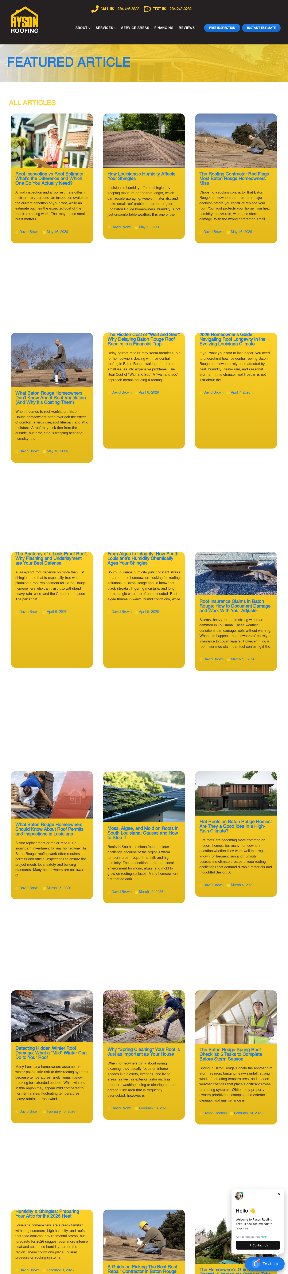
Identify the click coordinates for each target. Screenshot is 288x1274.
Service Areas (135, 28)
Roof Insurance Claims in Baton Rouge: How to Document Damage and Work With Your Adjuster (235, 606)
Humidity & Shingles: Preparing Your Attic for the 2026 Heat (47, 1214)
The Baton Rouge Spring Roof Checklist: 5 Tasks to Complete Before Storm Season (230, 1055)
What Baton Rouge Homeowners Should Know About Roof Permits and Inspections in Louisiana (49, 829)
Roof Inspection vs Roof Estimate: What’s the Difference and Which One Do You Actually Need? (50, 179)
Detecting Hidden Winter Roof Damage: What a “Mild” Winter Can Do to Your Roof (51, 1053)
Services (104, 28)
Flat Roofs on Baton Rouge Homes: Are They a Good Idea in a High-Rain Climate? (235, 826)
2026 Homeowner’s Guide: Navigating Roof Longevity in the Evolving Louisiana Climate (232, 339)
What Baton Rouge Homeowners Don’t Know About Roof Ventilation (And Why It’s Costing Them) (50, 398)
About (81, 28)
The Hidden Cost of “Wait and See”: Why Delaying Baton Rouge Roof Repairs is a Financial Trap (144, 339)
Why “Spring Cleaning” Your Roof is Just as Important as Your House (144, 1052)
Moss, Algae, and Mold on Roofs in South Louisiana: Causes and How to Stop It (143, 833)
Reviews (187, 28)
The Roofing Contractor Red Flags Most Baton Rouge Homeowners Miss (234, 179)
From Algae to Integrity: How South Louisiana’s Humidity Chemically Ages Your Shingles (143, 559)
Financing (164, 28)
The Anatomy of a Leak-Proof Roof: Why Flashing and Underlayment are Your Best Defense (51, 559)
